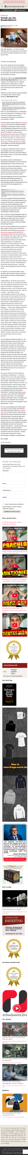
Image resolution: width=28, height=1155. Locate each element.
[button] (2, 6)
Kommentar (6, 470)
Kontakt (9, 1149)
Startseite (5, 1148)
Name (4, 483)
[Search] (26, 6)
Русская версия (5, 1150)
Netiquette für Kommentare (18, 1149)
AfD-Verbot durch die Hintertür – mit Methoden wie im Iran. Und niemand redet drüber (14, 610)
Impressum (12, 1150)
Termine (23, 1148)
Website (5, 497)
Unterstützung (16, 1148)
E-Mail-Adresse (7, 490)
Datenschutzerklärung (21, 1150)
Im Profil (10, 1148)
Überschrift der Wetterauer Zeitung (10, 134)
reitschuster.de (4, 15)
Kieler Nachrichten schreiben (17, 141)
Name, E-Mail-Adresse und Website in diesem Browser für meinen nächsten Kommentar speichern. (13, 506)
